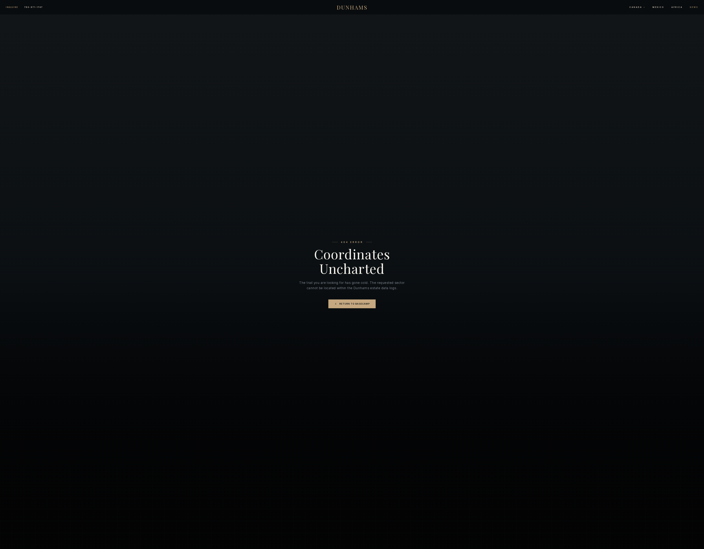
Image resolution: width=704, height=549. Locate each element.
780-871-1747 (33, 7)
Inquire (12, 7)
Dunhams (352, 7)
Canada (635, 7)
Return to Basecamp (354, 303)
